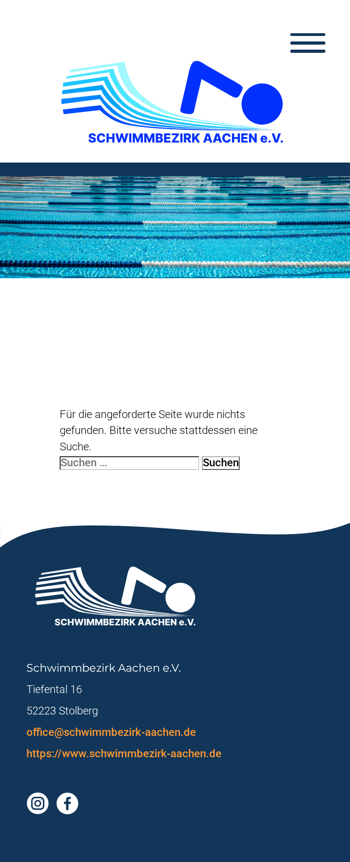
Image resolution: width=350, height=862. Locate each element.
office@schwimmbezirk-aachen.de (111, 732)
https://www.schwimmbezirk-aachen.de (123, 753)
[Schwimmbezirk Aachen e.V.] (175, 102)
